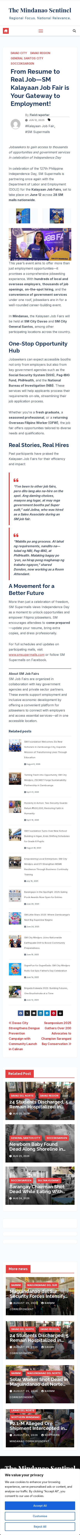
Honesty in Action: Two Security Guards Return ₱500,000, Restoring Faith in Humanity (45, 808)
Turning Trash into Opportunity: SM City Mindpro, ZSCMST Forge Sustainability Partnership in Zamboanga (45, 780)
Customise (40, 1516)
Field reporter (40, 115)
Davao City (19, 53)
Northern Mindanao (25, 1417)
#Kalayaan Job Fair (39, 126)
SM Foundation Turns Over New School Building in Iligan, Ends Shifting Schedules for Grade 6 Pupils (47, 836)
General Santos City (27, 58)
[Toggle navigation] (41, 31)
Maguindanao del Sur (42, 1285)
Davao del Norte (22, 1095)
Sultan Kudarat (49, 1180)
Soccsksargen (22, 63)
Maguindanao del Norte (44, 1373)
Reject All (40, 1526)
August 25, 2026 (26, 1303)
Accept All (40, 1505)
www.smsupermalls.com (26, 655)
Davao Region (40, 53)
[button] (74, 31)
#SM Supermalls (37, 132)
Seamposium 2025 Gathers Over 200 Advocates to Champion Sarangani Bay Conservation (56, 1033)
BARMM (16, 1285)
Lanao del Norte (22, 1410)
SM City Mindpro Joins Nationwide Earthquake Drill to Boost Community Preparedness (44, 942)
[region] (40, 1502)
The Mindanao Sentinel (40, 10)
